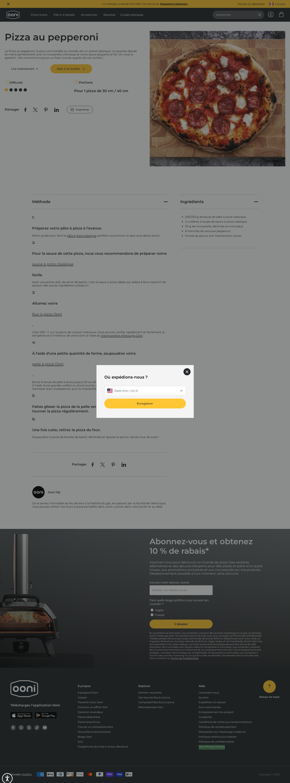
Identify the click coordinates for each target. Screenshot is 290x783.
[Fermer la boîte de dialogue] (187, 371)
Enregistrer (145, 403)
